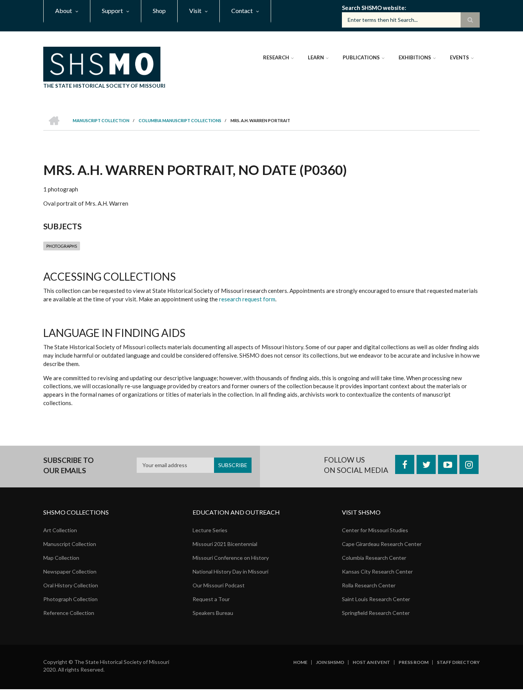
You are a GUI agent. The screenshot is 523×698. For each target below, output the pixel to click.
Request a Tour (211, 599)
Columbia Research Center (374, 557)
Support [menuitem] (112, 10)
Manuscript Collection (69, 544)
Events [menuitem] (459, 57)
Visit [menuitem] (195, 10)
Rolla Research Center (369, 585)
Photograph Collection (70, 599)
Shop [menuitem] (159, 10)
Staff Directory (458, 662)
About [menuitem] (63, 10)
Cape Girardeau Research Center (382, 544)
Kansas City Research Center (377, 571)
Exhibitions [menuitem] (415, 57)
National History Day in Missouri (230, 571)
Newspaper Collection (69, 571)
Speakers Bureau (213, 613)
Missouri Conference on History (231, 557)
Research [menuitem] (276, 57)
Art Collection (60, 530)
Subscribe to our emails (68, 465)
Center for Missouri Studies (375, 530)
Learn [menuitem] (316, 57)
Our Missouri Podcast (219, 585)
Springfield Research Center (376, 613)
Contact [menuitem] (242, 10)
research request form (247, 299)
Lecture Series (210, 530)
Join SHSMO (330, 662)
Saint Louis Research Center (376, 599)
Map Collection (61, 557)
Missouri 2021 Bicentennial (225, 544)
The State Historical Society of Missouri (104, 85)
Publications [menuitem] (361, 57)
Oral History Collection (70, 585)
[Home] (101, 63)
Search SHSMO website (373, 7)
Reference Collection (68, 613)
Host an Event (371, 662)
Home (300, 662)
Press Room (413, 662)
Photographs (61, 246)
